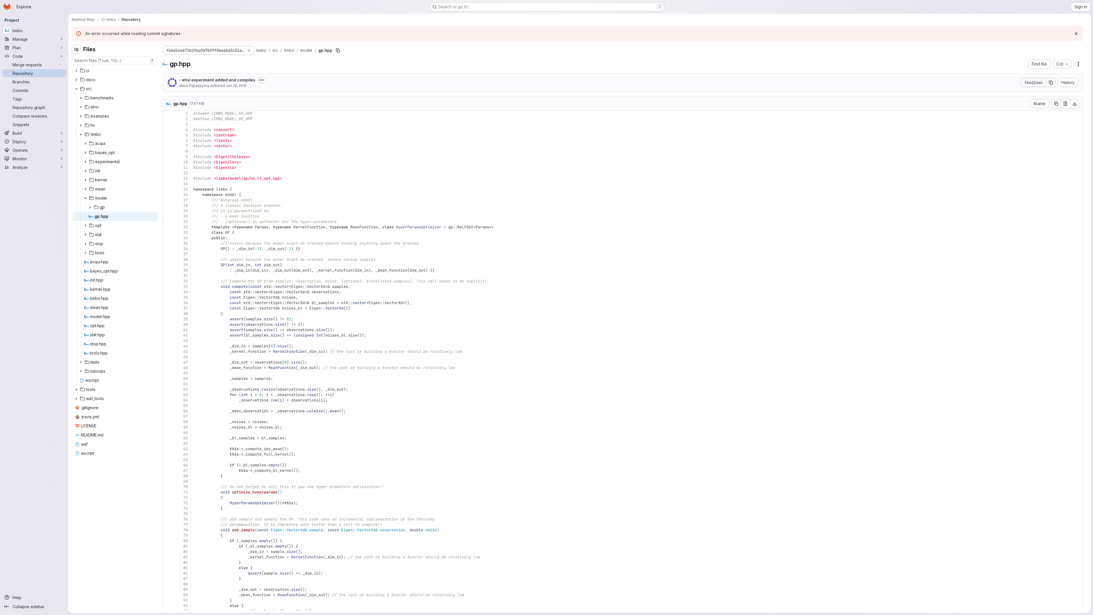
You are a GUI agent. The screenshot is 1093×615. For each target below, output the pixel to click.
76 (185, 519)
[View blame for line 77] (167, 524)
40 (185, 324)
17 (185, 200)
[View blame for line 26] (167, 248)
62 (185, 443)
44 (185, 346)
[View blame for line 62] (167, 443)
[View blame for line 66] (167, 465)
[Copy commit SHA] (1050, 82)
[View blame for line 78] (167, 530)
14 (185, 183)
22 (185, 227)
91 (185, 600)
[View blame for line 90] (167, 595)
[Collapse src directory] (76, 88)
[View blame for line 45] (167, 351)
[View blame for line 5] (167, 135)
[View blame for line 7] (167, 146)
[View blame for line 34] (167, 292)
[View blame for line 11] (167, 167)
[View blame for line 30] (167, 270)
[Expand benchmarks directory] (80, 98)
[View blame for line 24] (167, 238)
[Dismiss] (1076, 33)
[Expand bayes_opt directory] (85, 152)
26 (185, 248)
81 (185, 546)
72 (185, 497)
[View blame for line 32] (167, 281)
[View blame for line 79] (167, 535)
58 (185, 421)
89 (185, 589)
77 (185, 524)
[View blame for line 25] (167, 243)
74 (185, 508)
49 (185, 373)
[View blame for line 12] (167, 173)
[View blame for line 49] (167, 373)
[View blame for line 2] (167, 119)
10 (185, 162)
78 (185, 530)
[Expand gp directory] (90, 207)
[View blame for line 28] (167, 259)
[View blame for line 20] (167, 216)
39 (185, 319)
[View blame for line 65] (167, 459)
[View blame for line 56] (167, 411)
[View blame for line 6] (167, 140)
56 (185, 411)
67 (185, 470)
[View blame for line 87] (167, 578)
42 (185, 335)
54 (185, 400)
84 (185, 562)
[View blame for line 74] (167, 508)
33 (185, 286)
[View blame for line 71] (167, 492)
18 (185, 205)
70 (185, 486)
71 (185, 492)
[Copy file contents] (1056, 103)
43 (185, 340)
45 (185, 351)
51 (185, 384)
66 (185, 465)
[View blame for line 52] (167, 389)
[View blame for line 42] (167, 335)
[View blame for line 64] (167, 454)
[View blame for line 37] (167, 308)
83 (185, 557)
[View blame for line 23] (167, 232)
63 (185, 448)
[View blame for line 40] (167, 324)
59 (185, 427)
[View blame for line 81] (167, 546)
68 (185, 475)
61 (185, 438)
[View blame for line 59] (167, 427)
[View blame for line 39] (167, 319)
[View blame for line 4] (167, 129)
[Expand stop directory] (85, 243)
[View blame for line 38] (167, 313)
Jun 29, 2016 (236, 85)
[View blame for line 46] (167, 357)
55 (185, 405)
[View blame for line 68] (167, 476)
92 (185, 605)
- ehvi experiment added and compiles (217, 79)
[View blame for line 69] (167, 481)
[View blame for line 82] (167, 551)
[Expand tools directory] (85, 252)
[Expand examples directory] (80, 116)
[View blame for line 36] (167, 303)
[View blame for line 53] (167, 394)
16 (185, 194)
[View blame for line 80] (167, 541)
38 (185, 313)
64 (185, 454)
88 (185, 584)
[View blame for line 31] (167, 275)
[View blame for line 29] (167, 265)
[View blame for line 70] (167, 486)
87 (185, 578)
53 (185, 394)
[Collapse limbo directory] (80, 134)
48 (185, 367)
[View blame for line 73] (167, 503)
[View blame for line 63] (167, 449)
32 (185, 281)
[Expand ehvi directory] (80, 107)
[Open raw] (1065, 103)
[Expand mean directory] (85, 189)
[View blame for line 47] (167, 362)
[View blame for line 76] (167, 519)
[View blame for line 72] (167, 497)
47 (185, 362)
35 (185, 297)
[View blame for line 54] (167, 400)
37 (185, 308)
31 (185, 275)
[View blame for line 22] (167, 227)
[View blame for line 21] (167, 221)
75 (185, 513)
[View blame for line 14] (167, 183)
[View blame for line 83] (167, 557)
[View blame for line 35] (167, 297)
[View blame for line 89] (167, 589)
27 (185, 254)
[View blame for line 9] (167, 156)
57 (185, 416)
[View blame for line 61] (167, 438)
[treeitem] (115, 70)
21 (185, 221)
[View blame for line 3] (167, 124)
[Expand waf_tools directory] (76, 398)
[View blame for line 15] (167, 189)
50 (185, 378)
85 (185, 567)
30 (185, 270)
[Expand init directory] (85, 170)
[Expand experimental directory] (85, 161)
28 (185, 259)
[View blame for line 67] (167, 470)
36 (185, 302)
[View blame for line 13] (167, 178)
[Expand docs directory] (76, 79)
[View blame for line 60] (167, 432)
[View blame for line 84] (167, 562)
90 (185, 595)
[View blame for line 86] (167, 573)
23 (185, 232)
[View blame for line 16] (167, 194)
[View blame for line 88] (167, 584)
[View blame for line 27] (167, 254)
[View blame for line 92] (167, 605)
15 (185, 189)
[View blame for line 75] (167, 513)
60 (185, 432)
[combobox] (114, 60)
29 (185, 265)
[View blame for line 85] (167, 568)
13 (185, 178)
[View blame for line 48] (167, 367)
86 (185, 573)
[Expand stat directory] (85, 234)
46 (185, 356)
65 (185, 459)
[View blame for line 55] (167, 405)
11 (185, 167)
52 (185, 389)
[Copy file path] (337, 50)
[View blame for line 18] (167, 205)
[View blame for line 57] (167, 416)
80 (185, 540)
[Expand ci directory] (76, 70)
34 (185, 292)
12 (185, 173)
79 (185, 535)
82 (185, 551)
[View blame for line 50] (167, 378)
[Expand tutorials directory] (80, 371)
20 (185, 216)
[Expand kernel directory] (85, 180)
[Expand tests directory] (80, 362)
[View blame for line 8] (167, 151)
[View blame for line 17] (167, 200)
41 (185, 329)
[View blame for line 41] (167, 330)
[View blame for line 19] (167, 211)
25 (185, 243)
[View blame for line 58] (167, 422)
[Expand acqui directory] (85, 143)
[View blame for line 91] (167, 600)
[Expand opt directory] (85, 225)
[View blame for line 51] (167, 384)
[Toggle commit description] (261, 80)
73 (185, 503)
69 (185, 481)
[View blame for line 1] (167, 113)
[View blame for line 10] (167, 162)
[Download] (1074, 103)
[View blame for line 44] (167, 346)
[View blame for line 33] (167, 286)
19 (185, 210)
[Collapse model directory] (85, 198)
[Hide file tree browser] (76, 49)
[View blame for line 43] (167, 340)
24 (185, 237)
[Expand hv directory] (80, 125)
